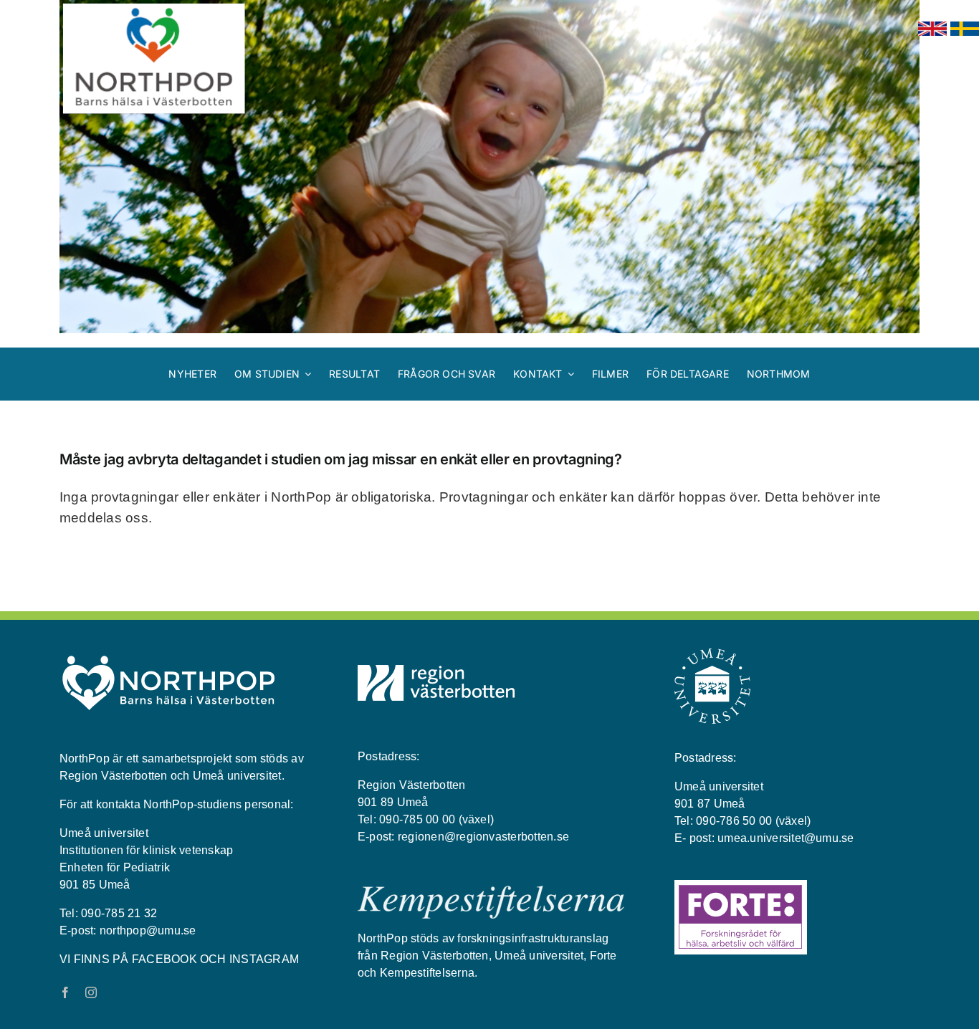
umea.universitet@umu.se (785, 838)
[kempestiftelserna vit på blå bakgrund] (491, 891)
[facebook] (65, 992)
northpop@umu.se (148, 930)
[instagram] (91, 992)
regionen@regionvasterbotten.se (483, 837)
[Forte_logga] (740, 886)
